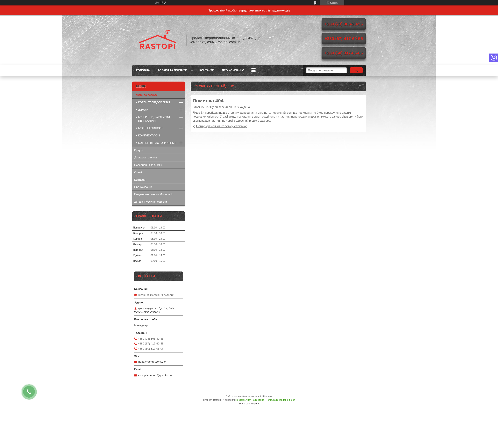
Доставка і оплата (145, 157)
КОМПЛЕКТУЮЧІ (149, 135)
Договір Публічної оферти (150, 201)
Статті (138, 172)
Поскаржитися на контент (249, 400)
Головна (143, 70)
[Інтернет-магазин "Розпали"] (157, 40)
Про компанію (233, 70)
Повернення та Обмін (148, 164)
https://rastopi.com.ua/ (152, 361)
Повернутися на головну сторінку (221, 126)
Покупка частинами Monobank (153, 194)
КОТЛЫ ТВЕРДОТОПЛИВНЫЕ (157, 142)
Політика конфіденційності (280, 400)
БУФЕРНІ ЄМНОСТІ (151, 128)
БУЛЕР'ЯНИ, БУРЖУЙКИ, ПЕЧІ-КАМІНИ (154, 119)
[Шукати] (356, 70)
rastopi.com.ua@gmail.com (155, 375)
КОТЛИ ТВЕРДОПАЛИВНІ (154, 102)
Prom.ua (267, 396)
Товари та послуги (172, 70)
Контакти (206, 70)
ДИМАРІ (143, 109)
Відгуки (138, 150)
